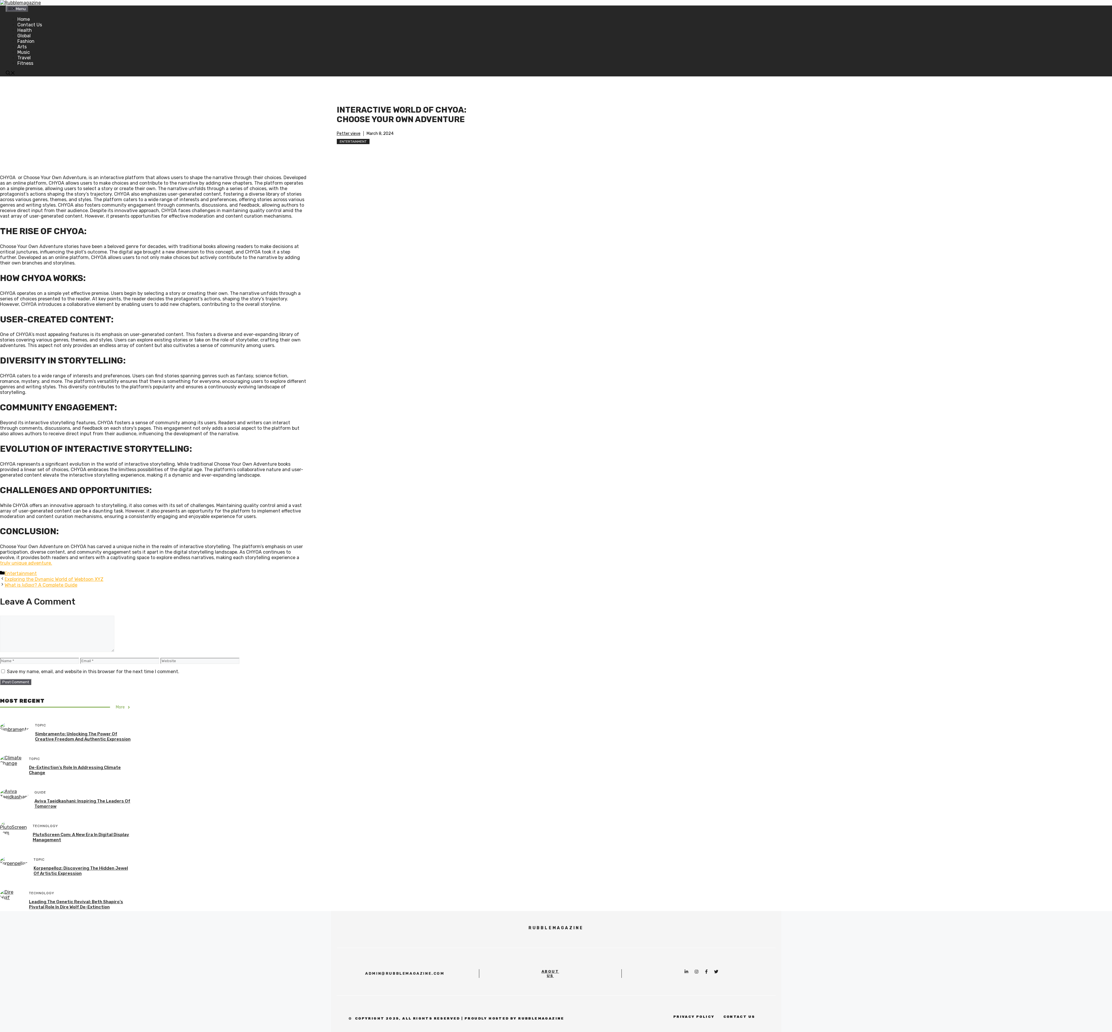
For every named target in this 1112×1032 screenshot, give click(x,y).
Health (24, 30)
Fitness (25, 63)
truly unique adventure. (26, 563)
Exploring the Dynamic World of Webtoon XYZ (54, 579)
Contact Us (29, 24)
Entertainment (353, 141)
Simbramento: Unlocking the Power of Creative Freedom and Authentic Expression (83, 736)
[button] (10, 73)
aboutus (550, 973)
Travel (24, 57)
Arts (22, 46)
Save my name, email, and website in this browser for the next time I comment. (93, 671)
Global (24, 35)
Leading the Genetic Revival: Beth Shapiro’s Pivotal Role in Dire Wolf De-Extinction (76, 904)
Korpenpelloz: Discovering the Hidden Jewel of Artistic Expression (81, 871)
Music (23, 52)
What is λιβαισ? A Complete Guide (41, 585)
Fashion (25, 41)
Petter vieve (349, 133)
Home (23, 19)
